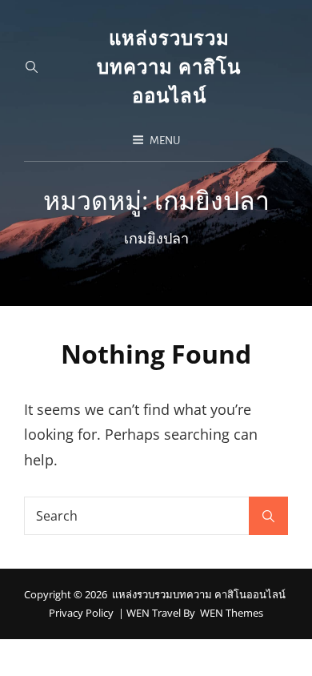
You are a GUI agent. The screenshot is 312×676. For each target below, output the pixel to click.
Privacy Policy (81, 613)
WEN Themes (231, 613)
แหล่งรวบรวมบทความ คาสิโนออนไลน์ (169, 66)
